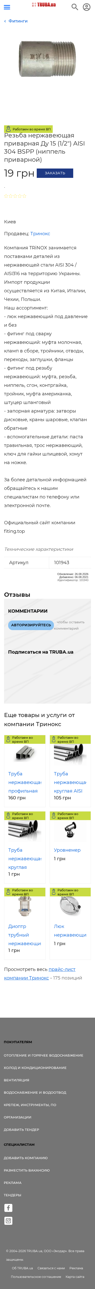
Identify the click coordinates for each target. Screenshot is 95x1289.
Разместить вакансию (27, 1170)
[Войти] (86, 7)
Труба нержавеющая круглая (25, 858)
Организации (17, 1117)
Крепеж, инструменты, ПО (30, 1105)
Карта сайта (75, 1277)
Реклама (13, 1183)
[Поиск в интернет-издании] (75, 7)
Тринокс (40, 233)
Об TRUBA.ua (22, 1268)
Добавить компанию (26, 1158)
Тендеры (12, 1195)
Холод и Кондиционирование (35, 1068)
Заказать (55, 173)
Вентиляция (16, 1080)
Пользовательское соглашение (36, 1277)
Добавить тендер (21, 1130)
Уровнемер (67, 850)
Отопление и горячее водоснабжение (43, 1055)
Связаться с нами (51, 1268)
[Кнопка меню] (7, 7)
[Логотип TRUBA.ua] (43, 5)
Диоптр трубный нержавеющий (26, 935)
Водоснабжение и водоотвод (35, 1092)
